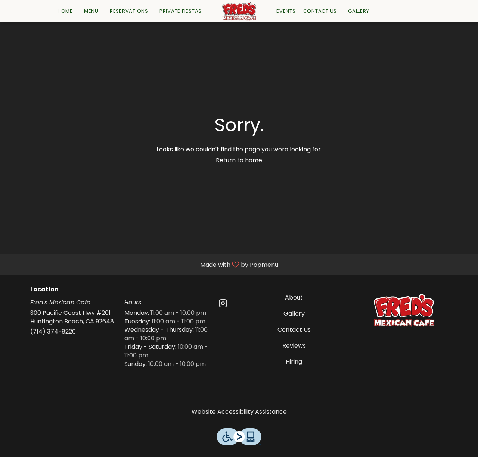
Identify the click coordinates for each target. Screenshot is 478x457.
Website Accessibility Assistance (239, 412)
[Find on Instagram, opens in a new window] (222, 304)
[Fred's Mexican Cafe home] (239, 11)
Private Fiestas (180, 11)
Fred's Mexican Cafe (404, 310)
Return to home (239, 160)
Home (65, 11)
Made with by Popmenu (142, 264)
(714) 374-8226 (53, 332)
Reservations (129, 11)
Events (286, 11)
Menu (91, 11)
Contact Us (320, 11)
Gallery (358, 11)
